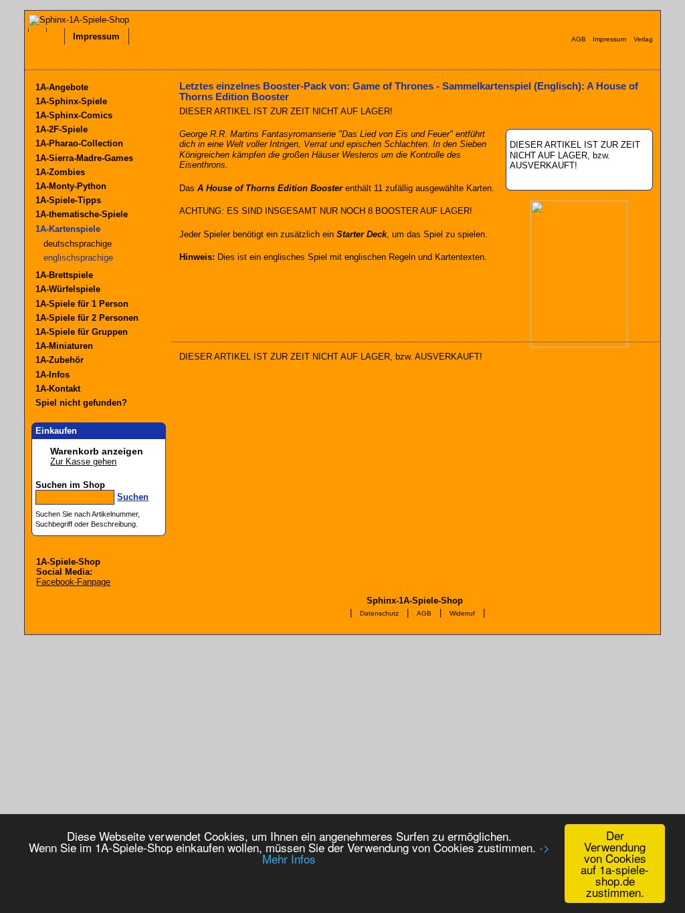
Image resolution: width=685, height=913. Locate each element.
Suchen (133, 497)
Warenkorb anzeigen (96, 451)
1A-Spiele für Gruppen (81, 332)
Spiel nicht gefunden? (81, 403)
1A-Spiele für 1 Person (81, 304)
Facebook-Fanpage (73, 582)
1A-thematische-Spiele (81, 214)
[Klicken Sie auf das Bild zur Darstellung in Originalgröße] (578, 345)
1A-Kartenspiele (67, 229)
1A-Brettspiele (64, 275)
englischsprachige (78, 258)
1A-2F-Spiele (61, 129)
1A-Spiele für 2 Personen (86, 318)
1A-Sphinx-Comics (73, 115)
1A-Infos (52, 375)
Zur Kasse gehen (83, 461)
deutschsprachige (77, 244)
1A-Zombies (60, 172)
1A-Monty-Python (70, 186)
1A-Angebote (61, 87)
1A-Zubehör (59, 360)
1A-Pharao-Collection (79, 143)
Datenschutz (379, 613)
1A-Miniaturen (64, 346)
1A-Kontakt (57, 389)
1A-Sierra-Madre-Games (84, 158)
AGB (424, 613)
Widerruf (462, 613)
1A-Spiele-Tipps (68, 200)
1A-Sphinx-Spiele (71, 101)
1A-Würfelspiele (67, 289)
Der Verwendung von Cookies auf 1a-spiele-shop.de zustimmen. (615, 863)
